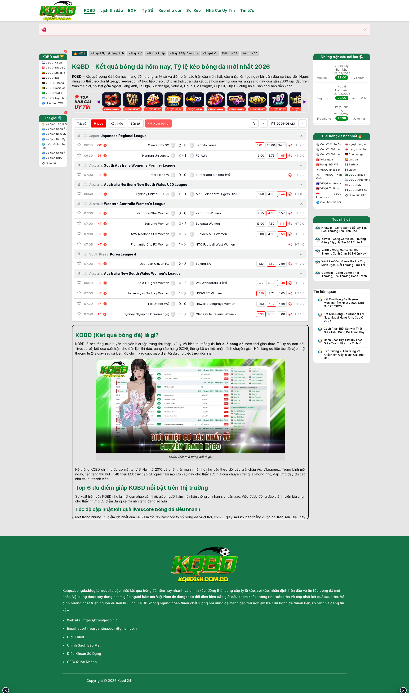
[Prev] (98, 102)
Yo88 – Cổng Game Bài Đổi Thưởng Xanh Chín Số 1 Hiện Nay (343, 252)
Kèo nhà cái (170, 10)
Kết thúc (117, 123)
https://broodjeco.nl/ (123, 81)
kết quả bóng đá (230, 344)
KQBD (89, 10)
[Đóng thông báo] (365, 29)
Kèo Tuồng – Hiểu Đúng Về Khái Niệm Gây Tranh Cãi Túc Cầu (344, 355)
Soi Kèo (193, 10)
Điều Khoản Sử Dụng (84, 654)
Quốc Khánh (86, 662)
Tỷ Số (147, 10)
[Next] (305, 102)
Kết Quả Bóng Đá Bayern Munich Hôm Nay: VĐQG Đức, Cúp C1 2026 (344, 303)
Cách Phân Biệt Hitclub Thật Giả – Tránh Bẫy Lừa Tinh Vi (343, 341)
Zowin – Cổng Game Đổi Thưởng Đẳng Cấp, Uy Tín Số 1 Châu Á (343, 240)
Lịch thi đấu (111, 10)
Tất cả (81, 123)
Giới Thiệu (75, 637)
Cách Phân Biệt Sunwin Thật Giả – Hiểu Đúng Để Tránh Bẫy (344, 330)
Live (100, 123)
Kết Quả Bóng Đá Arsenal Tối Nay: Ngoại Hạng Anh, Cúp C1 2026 (344, 317)
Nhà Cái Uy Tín (220, 10)
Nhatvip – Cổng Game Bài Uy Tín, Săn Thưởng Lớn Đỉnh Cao (344, 229)
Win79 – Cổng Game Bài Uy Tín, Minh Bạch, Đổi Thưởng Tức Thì (343, 263)
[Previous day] (264, 123)
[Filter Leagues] (255, 123)
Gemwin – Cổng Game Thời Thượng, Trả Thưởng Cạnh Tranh (344, 274)
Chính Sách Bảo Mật (84, 645)
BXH (132, 10)
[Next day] (302, 123)
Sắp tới (136, 123)
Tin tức (247, 10)
